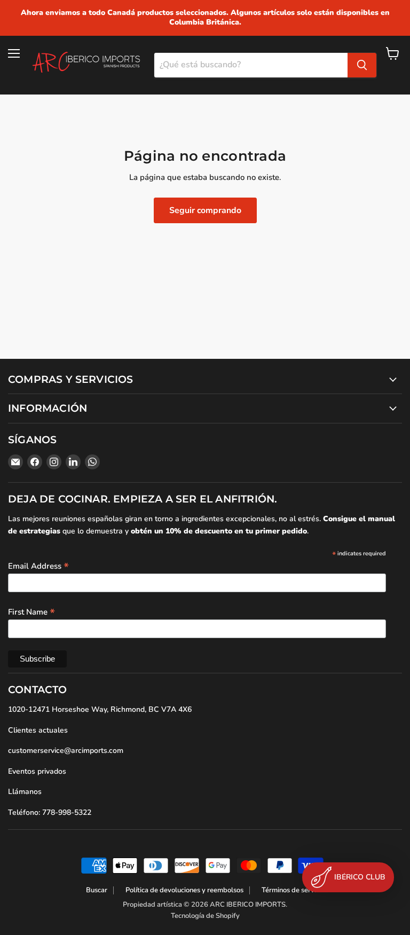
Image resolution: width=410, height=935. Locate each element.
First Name (31, 611)
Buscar (96, 890)
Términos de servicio (293, 890)
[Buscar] (362, 65)
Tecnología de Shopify (205, 916)
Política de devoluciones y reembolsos (184, 890)
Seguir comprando (205, 210)
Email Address (38, 565)
